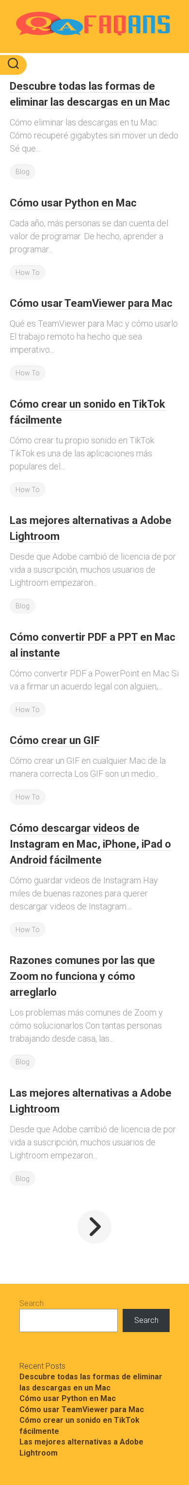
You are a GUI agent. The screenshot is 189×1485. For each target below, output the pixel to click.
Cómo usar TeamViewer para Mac (91, 303)
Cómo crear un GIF (55, 740)
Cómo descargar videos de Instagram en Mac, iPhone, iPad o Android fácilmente (90, 844)
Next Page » (94, 1227)
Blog (23, 172)
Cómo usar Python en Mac (73, 203)
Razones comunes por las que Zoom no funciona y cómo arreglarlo (82, 976)
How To (28, 272)
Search (31, 1303)
